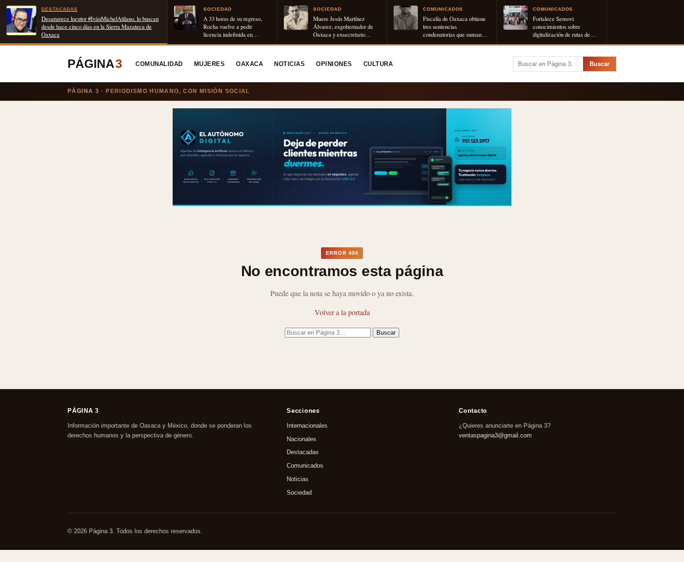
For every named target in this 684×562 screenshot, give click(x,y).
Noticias (289, 64)
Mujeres (209, 64)
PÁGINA (94, 64)
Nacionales (301, 439)
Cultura (378, 64)
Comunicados (305, 466)
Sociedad (299, 492)
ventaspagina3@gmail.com (495, 435)
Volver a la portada (342, 312)
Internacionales (307, 425)
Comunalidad (159, 64)
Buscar (600, 63)
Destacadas (303, 452)
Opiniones (334, 64)
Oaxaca (249, 64)
